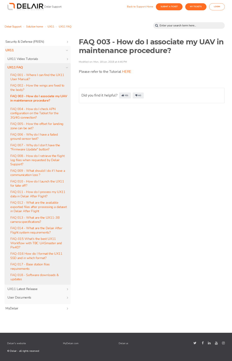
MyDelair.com (70, 343)
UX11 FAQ (65, 26)
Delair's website (16, 343)
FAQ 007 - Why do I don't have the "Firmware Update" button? (35, 147)
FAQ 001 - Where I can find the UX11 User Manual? (37, 77)
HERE (126, 71)
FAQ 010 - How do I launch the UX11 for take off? (37, 183)
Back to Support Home (143, 6)
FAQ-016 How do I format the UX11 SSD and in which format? (36, 256)
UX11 (51, 26)
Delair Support (13, 26)
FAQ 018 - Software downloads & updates (34, 277)
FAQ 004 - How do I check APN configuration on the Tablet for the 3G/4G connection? (34, 113)
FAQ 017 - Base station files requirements (30, 266)
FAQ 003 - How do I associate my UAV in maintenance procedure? (38, 98)
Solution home (34, 26)
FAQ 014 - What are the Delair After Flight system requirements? (36, 230)
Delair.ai (123, 343)
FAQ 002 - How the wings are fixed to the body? (37, 87)
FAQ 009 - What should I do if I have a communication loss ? (37, 173)
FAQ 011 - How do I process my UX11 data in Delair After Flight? (37, 194)
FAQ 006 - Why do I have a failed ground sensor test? (34, 137)
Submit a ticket (172, 6)
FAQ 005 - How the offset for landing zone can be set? (36, 126)
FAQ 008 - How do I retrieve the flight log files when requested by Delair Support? (37, 160)
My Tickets (199, 6)
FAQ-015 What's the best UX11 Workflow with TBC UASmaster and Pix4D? (36, 243)
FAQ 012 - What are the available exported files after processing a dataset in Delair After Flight (38, 207)
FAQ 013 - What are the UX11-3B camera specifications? (34, 220)
